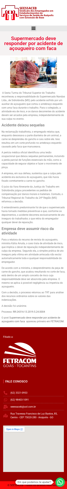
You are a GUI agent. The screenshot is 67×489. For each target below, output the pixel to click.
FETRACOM (57, 321)
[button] (60, 482)
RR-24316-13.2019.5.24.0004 (29, 311)
